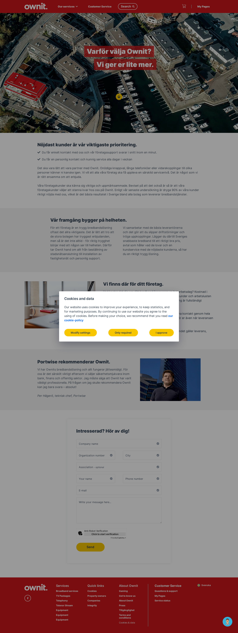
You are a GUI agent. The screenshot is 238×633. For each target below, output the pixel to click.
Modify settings (80, 332)
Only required (123, 332)
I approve (161, 332)
